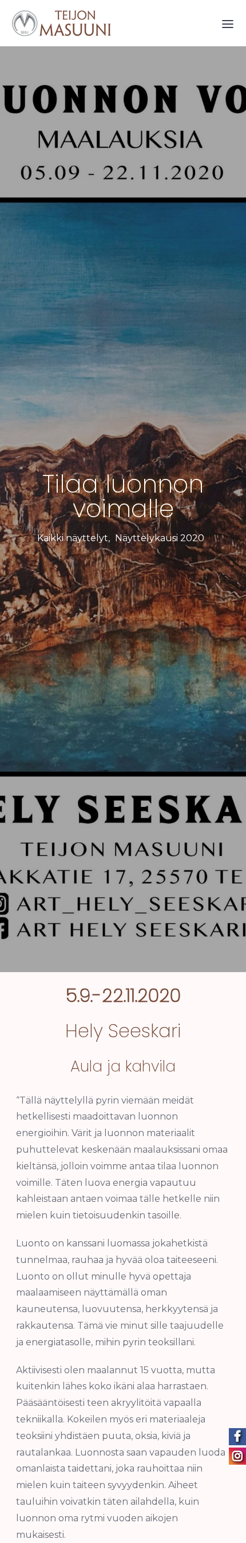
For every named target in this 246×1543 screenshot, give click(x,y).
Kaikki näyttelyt (72, 538)
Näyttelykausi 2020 (159, 538)
